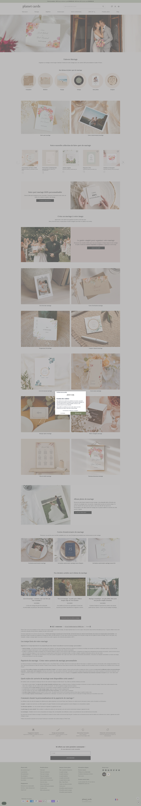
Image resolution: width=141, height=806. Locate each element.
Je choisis (63, 413)
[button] (4, 803)
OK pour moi (78, 413)
